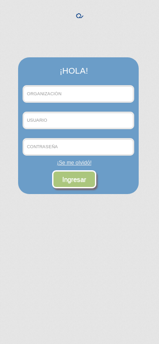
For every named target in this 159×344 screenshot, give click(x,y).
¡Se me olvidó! (74, 163)
